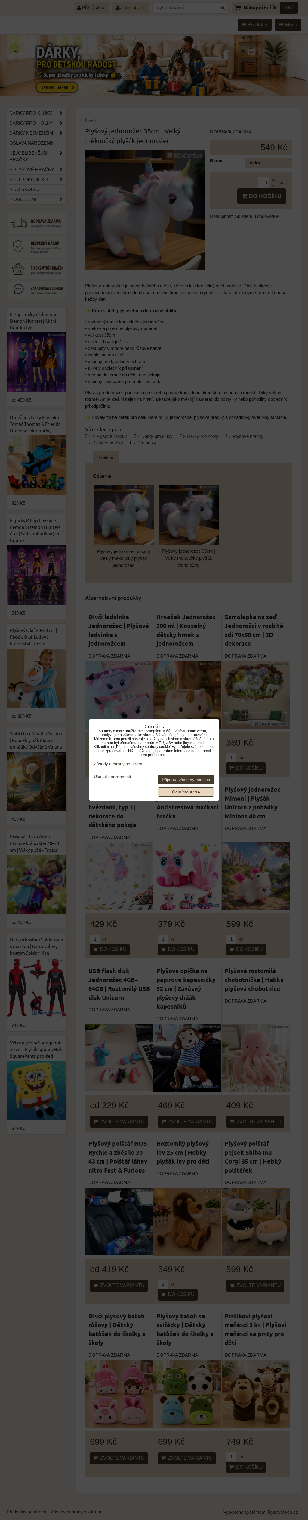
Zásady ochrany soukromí (118, 764)
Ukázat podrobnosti (112, 776)
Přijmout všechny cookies (186, 779)
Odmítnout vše (186, 792)
